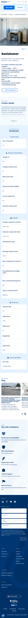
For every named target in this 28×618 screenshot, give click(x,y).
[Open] (26, 2)
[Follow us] (2, 501)
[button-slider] (25, 414)
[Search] (23, 2)
